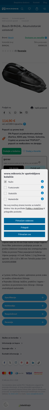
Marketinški (13, 199)
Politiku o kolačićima (34, 208)
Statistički (12, 193)
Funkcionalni (13, 187)
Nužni (10, 182)
